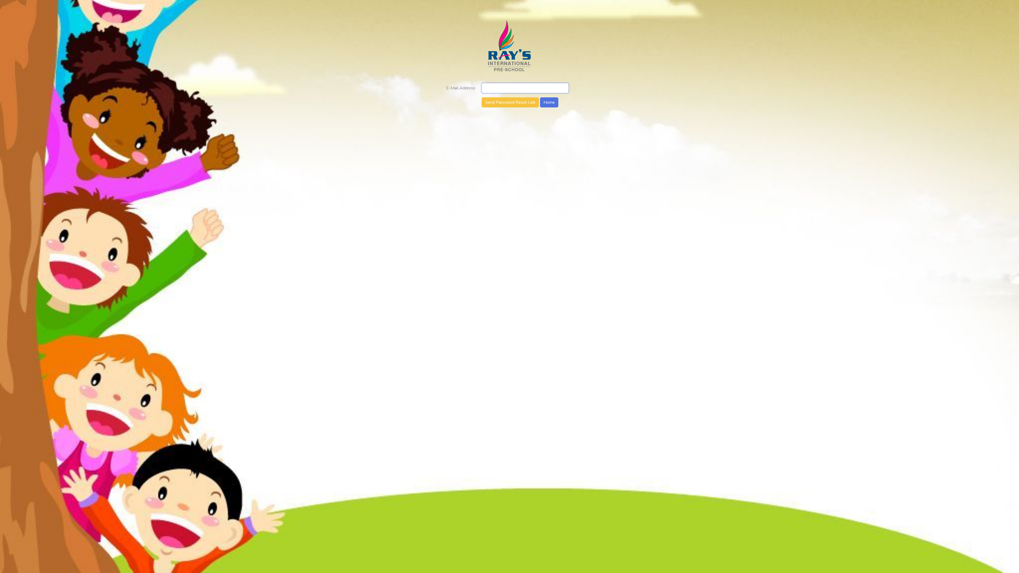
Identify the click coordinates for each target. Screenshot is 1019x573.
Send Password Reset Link (510, 102)
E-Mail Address (460, 88)
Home (549, 102)
